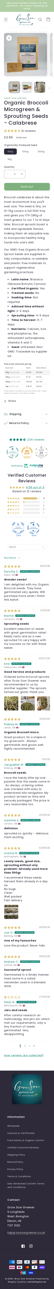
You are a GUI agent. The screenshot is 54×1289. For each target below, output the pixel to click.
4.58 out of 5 (35, 487)
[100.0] (18, 528)
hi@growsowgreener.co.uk (26, 1232)
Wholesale (13, 1125)
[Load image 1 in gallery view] (14, 87)
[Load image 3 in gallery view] (39, 87)
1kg (12, 159)
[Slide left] (4, 88)
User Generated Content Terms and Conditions (25, 1185)
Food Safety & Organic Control (25, 1140)
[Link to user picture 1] (11, 703)
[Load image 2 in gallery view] (27, 87)
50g (12, 152)
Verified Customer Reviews (23, 1147)
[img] (12, 566)
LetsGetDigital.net (36, 1281)
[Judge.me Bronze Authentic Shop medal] (41, 452)
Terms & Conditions (19, 1176)
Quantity (9, 166)
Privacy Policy (15, 1169)
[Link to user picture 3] (44, 703)
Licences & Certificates (21, 1133)
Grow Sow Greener (24, 1278)
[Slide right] (49, 88)
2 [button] (25, 1046)
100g (27, 152)
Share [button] (12, 401)
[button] (6, 19)
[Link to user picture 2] (28, 703)
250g (43, 152)
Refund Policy (15, 1161)
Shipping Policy (16, 1154)
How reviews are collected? (24, 1055)
